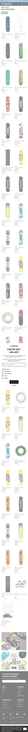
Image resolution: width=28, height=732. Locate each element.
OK (25, 728)
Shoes (5, 375)
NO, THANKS (14, 385)
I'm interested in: (5, 369)
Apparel (6, 378)
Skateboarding (7, 371)
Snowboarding (7, 373)
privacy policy (9, 730)
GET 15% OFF (14, 382)
